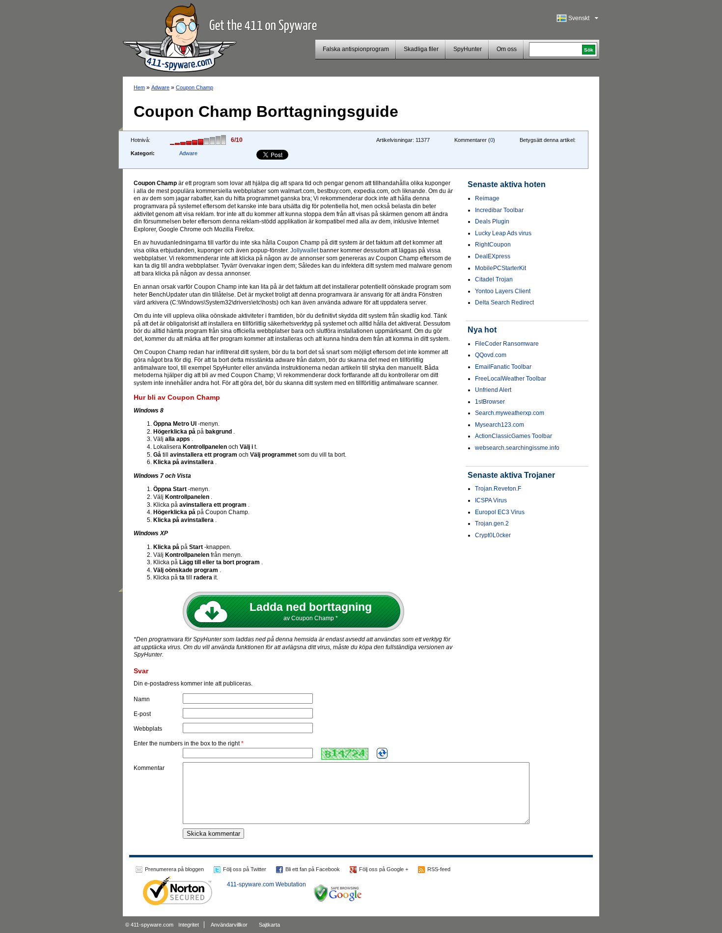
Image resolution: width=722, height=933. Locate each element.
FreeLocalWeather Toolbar (510, 378)
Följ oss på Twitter (244, 869)
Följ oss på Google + (383, 869)
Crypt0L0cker (493, 535)
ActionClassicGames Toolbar (513, 436)
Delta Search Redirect (504, 302)
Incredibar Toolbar (499, 210)
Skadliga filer (421, 49)
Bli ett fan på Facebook (312, 869)
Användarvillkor (229, 925)
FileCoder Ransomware (507, 343)
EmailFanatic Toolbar (503, 366)
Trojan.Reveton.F (498, 488)
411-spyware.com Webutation (266, 884)
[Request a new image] (382, 753)
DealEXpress (492, 256)
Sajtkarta (269, 925)
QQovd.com (490, 355)
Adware (160, 87)
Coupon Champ (194, 87)
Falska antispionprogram (356, 49)
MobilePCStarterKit (500, 268)
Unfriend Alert (493, 389)
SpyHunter (467, 49)
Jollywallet (304, 250)
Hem (139, 87)
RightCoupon (493, 244)
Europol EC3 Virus (500, 512)
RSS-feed (438, 869)
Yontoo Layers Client (502, 291)
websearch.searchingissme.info (517, 447)
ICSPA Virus (491, 500)
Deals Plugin (492, 221)
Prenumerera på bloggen (174, 869)
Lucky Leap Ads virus (503, 233)
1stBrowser (490, 401)
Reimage (487, 198)
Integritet (188, 925)
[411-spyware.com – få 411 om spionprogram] (179, 36)
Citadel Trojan (494, 279)
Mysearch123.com (499, 424)
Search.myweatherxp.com (509, 413)
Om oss (507, 49)
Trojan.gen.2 (492, 523)
